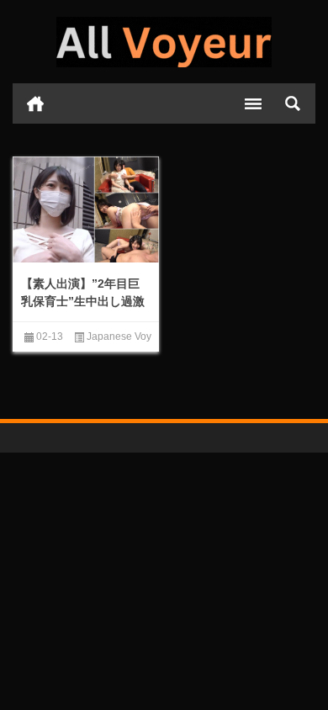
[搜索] (292, 103)
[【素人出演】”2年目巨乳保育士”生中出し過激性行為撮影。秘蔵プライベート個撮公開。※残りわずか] (86, 211)
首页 (35, 103)
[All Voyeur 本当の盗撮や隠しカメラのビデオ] (164, 42)
